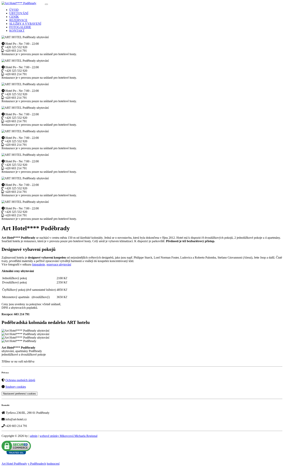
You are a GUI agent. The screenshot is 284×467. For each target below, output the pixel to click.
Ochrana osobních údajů (20, 380)
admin (33, 435)
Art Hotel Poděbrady (14, 463)
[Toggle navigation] (46, 4)
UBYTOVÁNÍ (18, 13)
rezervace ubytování (59, 264)
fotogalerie (38, 264)
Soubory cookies (15, 386)
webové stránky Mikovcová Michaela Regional (68, 435)
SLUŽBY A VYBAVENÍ (25, 23)
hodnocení (53, 463)
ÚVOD (14, 9)
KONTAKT (17, 30)
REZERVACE (18, 20)
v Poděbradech (37, 463)
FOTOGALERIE (20, 27)
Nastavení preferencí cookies (19, 393)
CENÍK (14, 16)
